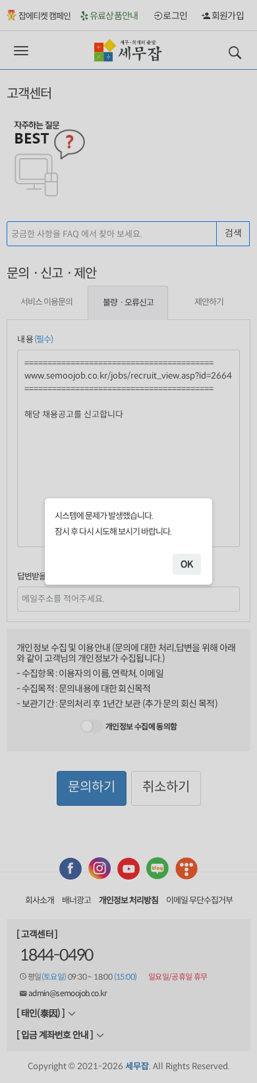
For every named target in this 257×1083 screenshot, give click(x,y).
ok (187, 564)
